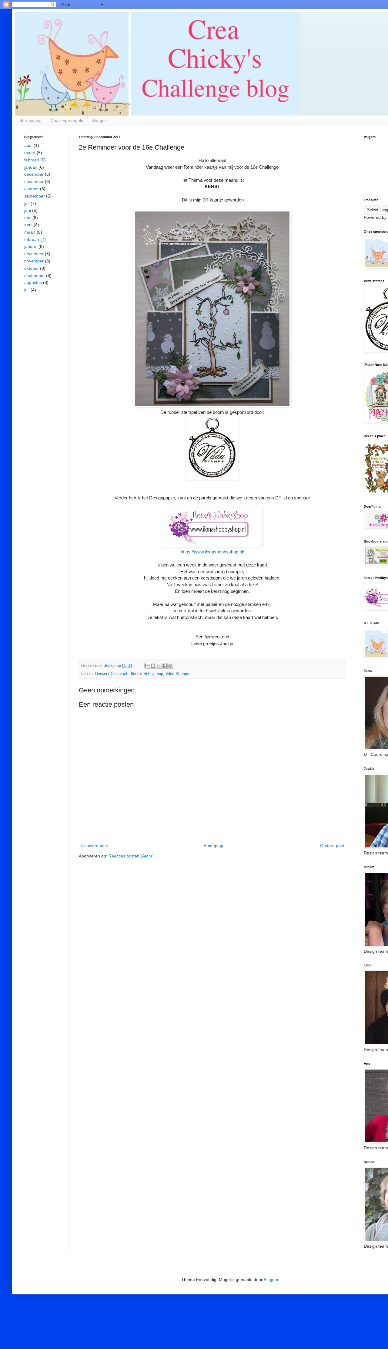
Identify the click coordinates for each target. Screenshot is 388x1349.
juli (26, 203)
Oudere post (332, 845)
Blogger (271, 1279)
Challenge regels (67, 120)
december (34, 174)
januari (30, 167)
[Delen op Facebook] (165, 666)
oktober (31, 188)
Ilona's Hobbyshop (147, 674)
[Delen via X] (159, 666)
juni (27, 210)
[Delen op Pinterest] (170, 666)
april (28, 145)
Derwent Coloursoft (112, 674)
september (34, 196)
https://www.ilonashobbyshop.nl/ (212, 551)
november (34, 181)
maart (29, 152)
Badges (99, 120)
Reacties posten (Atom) (131, 856)
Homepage (214, 845)
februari (31, 159)
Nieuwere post (94, 845)
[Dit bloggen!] (153, 666)
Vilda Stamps (177, 674)
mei (27, 217)
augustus (33, 282)
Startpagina (30, 120)
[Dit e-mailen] (147, 666)
